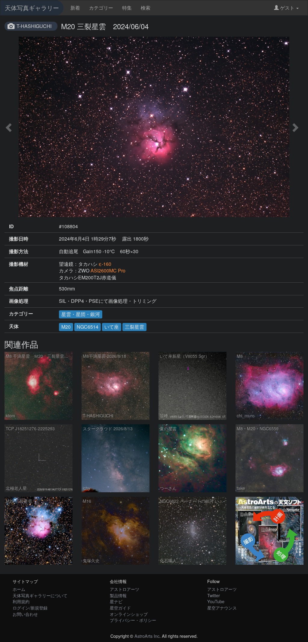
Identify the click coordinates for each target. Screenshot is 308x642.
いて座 (111, 326)
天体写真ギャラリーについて (40, 595)
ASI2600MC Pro (108, 270)
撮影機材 (18, 264)
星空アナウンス (222, 607)
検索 (145, 7)
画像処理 (18, 301)
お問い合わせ (25, 614)
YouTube (215, 601)
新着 (75, 7)
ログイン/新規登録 (30, 607)
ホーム (19, 589)
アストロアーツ (124, 589)
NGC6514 (87, 326)
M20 (66, 326)
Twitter (213, 595)
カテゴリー (101, 7)
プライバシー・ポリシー (133, 620)
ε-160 (105, 263)
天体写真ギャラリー (32, 7)
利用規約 (21, 601)
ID (11, 226)
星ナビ (116, 601)
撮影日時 (18, 238)
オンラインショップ (129, 614)
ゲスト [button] (287, 7)
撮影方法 (18, 251)
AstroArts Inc (146, 636)
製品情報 (118, 595)
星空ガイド (120, 607)
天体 (14, 326)
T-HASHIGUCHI (34, 26)
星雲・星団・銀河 (80, 314)
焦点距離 (18, 288)
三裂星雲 (134, 326)
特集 (127, 7)
